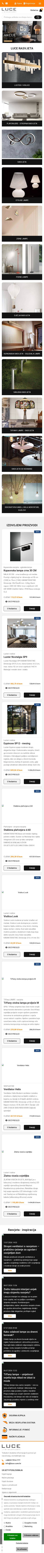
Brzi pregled (14, 602)
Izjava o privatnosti (9, 1485)
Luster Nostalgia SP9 (15, 656)
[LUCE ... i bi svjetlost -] (9, 10)
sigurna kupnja (17, 1415)
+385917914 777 (13, 1460)
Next (41, 32)
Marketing (28, 1526)
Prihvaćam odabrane (31, 1535)
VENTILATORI (9, 1086)
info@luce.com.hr (6, 3)
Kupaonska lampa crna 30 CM (20, 570)
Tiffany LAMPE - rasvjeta (13, 1000)
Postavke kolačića (22, 1543)
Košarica (36, 10)
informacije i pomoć (19, 1430)
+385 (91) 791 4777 (3, 3)
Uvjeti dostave (7, 1481)
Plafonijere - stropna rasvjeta (15, 827)
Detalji (32, 608)
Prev (3, 32)
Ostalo (8, 1530)
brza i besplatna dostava (22, 1423)
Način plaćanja (17, 1437)
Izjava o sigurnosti (9, 1492)
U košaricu (12, 608)
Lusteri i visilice (9, 654)
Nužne (8, 1523)
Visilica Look (11, 916)
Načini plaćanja (8, 1478)
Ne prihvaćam (22, 1549)
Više (10, 1270)
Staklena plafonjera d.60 (17, 829)
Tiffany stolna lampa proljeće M (21, 1002)
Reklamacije (6, 1489)
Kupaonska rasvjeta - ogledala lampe (18, 567)
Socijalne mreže (31, 1523)
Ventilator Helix (12, 1089)
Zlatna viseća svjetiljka (16, 1175)
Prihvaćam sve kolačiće (12, 1537)
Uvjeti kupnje (7, 1474)
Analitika (9, 1526)
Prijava (19, 3)
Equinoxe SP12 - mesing (17, 743)
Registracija (30, 3)
